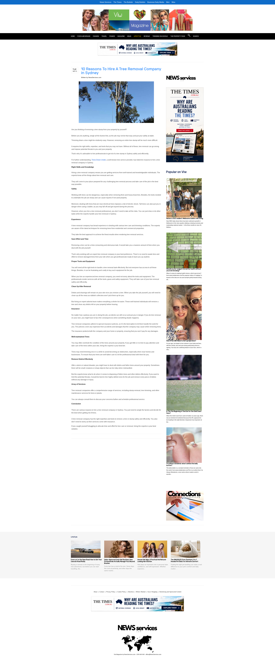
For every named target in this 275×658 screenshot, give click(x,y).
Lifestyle (137, 36)
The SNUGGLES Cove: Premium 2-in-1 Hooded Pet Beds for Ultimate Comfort (184, 560)
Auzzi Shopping (152, 592)
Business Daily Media (155, 2)
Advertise (131, 592)
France (112, 36)
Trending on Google (160, 36)
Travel (104, 36)
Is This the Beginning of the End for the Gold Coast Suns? (183, 412)
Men (168, 2)
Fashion (96, 36)
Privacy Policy (110, 592)
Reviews (147, 36)
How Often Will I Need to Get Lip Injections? (181, 341)
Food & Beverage (83, 36)
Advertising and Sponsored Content (170, 592)
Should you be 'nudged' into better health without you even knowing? (183, 270)
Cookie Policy (121, 592)
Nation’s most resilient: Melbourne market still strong (184, 218)
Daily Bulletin (140, 2)
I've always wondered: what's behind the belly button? (182, 464)
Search (196, 36)
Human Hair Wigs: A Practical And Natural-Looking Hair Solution (152, 560)
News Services (105, 2)
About (95, 592)
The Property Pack (177, 36)
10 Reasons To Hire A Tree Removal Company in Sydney (121, 71)
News (129, 36)
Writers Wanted (140, 592)
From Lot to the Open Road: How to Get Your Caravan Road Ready (86, 560)
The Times (117, 2)
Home (73, 36)
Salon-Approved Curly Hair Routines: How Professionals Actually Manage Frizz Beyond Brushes (119, 561)
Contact (101, 592)
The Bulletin (128, 2)
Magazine (121, 36)
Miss (173, 2)
